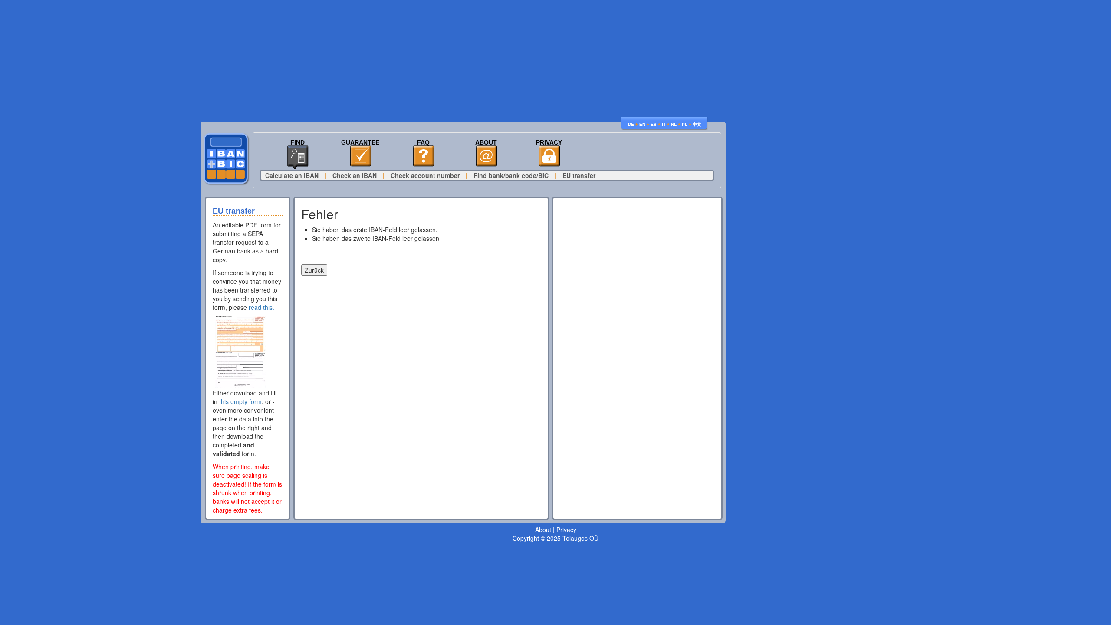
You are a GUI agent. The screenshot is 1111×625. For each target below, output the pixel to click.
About (486, 142)
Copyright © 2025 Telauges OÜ (555, 538)
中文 (697, 124)
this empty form (240, 401)
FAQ (423, 142)
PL (684, 124)
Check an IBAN (354, 175)
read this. (261, 307)
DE (631, 124)
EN (642, 124)
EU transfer (578, 175)
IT (664, 124)
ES (654, 124)
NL (674, 124)
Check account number (425, 175)
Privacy (549, 142)
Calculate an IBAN (292, 175)
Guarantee (360, 142)
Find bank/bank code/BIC (511, 175)
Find (297, 142)
